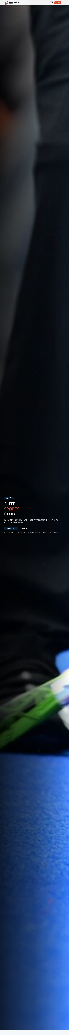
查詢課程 (57, 2)
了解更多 (24, 528)
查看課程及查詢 (10, 528)
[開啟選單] (63, 2)
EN (52, 2)
